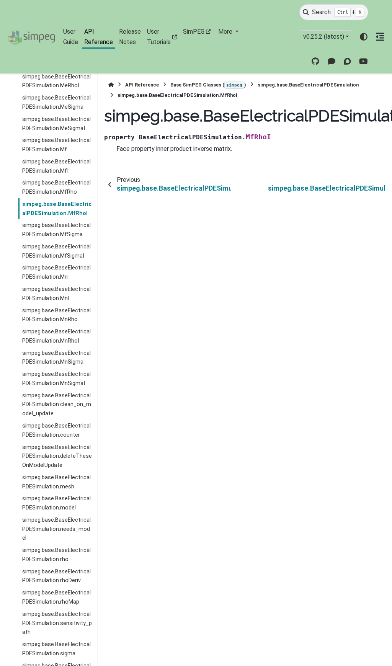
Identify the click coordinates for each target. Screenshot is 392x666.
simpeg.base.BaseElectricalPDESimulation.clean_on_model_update (56, 404)
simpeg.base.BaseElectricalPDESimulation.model (56, 503)
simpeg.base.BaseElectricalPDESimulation (308, 85)
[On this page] (380, 36)
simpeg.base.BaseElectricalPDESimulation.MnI (56, 294)
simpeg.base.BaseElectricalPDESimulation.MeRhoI (56, 81)
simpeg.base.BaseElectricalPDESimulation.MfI (56, 166)
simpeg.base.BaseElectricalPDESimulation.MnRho (56, 315)
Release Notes (130, 36)
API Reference (98, 36)
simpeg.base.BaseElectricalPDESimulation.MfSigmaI (56, 251)
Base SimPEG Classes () (208, 85)
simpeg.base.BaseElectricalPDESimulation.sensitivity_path (57, 623)
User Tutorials (159, 36)
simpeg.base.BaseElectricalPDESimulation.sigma (56, 649)
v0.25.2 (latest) (323, 36)
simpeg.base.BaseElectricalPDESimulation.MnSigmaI (56, 379)
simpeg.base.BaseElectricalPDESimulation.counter (56, 430)
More (226, 31)
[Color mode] (363, 36)
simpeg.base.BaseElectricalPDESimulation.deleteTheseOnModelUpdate (57, 456)
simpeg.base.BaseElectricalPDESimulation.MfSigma (56, 230)
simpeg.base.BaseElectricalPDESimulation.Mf (56, 145)
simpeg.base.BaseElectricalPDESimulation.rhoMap (56, 597)
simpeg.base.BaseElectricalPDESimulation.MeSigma (56, 102)
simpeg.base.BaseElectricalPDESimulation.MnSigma (56, 358)
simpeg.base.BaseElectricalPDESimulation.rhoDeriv (56, 576)
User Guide (70, 36)
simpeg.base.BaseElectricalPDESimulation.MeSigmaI (56, 124)
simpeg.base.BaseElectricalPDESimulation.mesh (56, 482)
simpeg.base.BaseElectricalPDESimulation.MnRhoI (56, 336)
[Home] (111, 85)
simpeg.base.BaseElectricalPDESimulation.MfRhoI (56, 209)
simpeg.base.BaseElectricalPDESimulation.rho (56, 555)
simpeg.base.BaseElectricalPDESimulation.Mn (56, 272)
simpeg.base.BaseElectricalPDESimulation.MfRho (56, 187)
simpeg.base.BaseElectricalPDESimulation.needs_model (56, 529)
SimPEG (193, 31)
